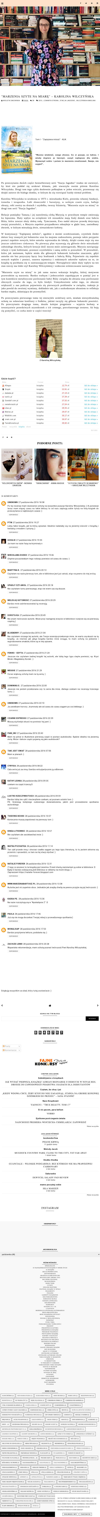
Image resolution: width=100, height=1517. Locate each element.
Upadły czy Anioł (17, 585)
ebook (28, 427)
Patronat (50, 1320)
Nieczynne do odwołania (11, 1443)
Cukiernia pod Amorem (73, 1400)
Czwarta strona (51, 100)
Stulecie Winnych (8, 1477)
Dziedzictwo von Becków (11, 1414)
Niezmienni (58, 1443)
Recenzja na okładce (50, 1339)
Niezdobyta (45, 1443)
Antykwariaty (50, 1273)
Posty (7, 1046)
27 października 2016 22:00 (34, 686)
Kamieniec (91, 1419)
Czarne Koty (44, 1405)
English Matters (50, 1287)
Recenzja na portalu (50, 1341)
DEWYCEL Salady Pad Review (51, 1177)
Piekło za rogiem (83, 1448)
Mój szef (74, 1438)
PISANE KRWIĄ (50, 1141)
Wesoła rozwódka (8, 1491)
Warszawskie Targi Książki (50, 1365)
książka (22, 427)
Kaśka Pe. (13, 899)
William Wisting (26, 1491)
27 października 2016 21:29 (29, 670)
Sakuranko (50, 1174)
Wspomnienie (50, 1368)
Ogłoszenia (50, 1316)
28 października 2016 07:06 (38, 751)
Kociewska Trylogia (19, 1424)
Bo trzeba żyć (20, 1400)
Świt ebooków (50, 1382)
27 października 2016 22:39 (40, 718)
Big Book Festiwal (50, 1279)
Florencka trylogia (32, 1414)
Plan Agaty (44, 1453)
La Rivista (50, 1308)
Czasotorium (74, 1405)
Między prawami (37, 1438)
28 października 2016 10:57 (39, 831)
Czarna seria (30, 1405)
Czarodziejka (59, 1405)
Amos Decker (58, 1395)
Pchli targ (50, 1322)
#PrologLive (50, 1266)
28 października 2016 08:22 (30, 766)
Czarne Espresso (17, 718)
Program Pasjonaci (50, 1332)
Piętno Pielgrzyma (8, 1453)
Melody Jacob (51, 1149)
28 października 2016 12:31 (39, 864)
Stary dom (22, 1472)
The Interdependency (66, 1481)
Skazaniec (80, 1467)
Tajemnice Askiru (52, 1477)
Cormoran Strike (54, 1400)
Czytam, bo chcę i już (50, 1090)
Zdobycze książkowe (50, 1378)
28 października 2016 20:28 (36, 944)
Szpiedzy (23, 1477)
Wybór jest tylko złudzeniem (49, 1496)
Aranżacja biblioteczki (50, 1275)
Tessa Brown (48, 1481)
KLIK (64, 139)
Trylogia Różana (85, 1481)
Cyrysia (12, 766)
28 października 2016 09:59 (48, 796)
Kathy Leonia (15, 781)
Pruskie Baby (45, 1458)
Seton (69, 1467)
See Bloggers (50, 1349)
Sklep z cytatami (50, 1351)
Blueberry (13, 633)
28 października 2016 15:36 (32, 899)
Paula (11, 914)
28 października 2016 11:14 (40, 846)
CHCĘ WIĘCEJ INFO (70, 1514)
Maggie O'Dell (7, 1438)
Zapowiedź (50, 1376)
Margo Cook (21, 1438)
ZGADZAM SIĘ (85, 1514)
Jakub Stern (51, 1419)
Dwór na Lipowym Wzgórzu (81, 1410)
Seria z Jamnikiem (56, 1467)
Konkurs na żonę (67, 1424)
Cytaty (50, 1285)
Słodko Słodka (50, 1160)
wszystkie (13, 427)
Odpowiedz (13, 514)
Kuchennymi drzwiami (53, 1429)
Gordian (67, 1414)
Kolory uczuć (50, 1424)
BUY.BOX (94, 430)
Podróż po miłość (74, 1453)
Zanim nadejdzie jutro (45, 1501)
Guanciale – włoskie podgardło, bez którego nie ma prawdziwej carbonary (50, 1165)
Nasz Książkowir (51, 1101)
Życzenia (50, 1384)
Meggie (11, 670)
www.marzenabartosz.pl (22, 884)
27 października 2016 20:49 (33, 615)
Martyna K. (14, 570)
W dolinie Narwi (59, 1486)
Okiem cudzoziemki (8, 1448)
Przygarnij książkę (50, 1333)
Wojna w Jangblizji (60, 1491)
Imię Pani (5, 1419)
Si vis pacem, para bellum (50, 1110)
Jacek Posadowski (19, 1419)
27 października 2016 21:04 (33, 633)
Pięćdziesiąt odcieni (28, 1453)
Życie (35, 1505)
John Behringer (77, 1419)
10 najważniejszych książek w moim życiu (50, 1268)
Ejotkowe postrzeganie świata (50, 1118)
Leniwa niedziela (46, 1434)
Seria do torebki (38, 1467)
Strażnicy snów (79, 1472)
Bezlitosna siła (86, 1395)
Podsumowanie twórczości (50, 1324)
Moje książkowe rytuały (50, 1314)
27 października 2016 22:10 (31, 703)
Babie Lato (72, 1395)
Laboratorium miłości (74, 1429)
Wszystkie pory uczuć (25, 1496)
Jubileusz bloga (50, 1299)
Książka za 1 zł (50, 1306)
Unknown (13, 502)
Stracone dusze (62, 1472)
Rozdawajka (50, 1345)
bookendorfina (50, 1138)
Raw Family (73, 1458)
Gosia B (11, 540)
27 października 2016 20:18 (40, 585)
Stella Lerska (46, 1472)
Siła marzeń (50, 1188)
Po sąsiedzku (58, 1453)
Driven (64, 1410)
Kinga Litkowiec (16, 831)
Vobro (51, 1113)
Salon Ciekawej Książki (50, 1347)
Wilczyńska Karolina (85, 100)
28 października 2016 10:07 (38, 816)
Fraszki (50, 1293)
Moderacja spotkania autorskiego (50, 1310)
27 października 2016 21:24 (37, 653)
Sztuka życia (36, 1477)
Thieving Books (16, 816)
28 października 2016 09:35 (35, 781)
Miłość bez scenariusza (56, 1438)
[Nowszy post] (2, 1005)
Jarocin (64, 1419)
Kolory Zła (36, 1424)
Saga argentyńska (77, 1462)
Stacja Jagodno (68, 100)
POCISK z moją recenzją (50, 1318)
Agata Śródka (7, 1395)
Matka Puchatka (17, 846)
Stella (33, 1472)
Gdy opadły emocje (52, 1414)
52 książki (50, 1269)
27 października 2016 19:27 (26, 522)
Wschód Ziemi (7, 1496)
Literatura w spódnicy (84, 1434)
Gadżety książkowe (50, 1295)
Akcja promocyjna (50, 1271)
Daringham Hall (36, 1410)
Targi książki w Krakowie (50, 1357)
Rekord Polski (50, 1343)
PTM (10, 522)
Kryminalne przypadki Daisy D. (13, 1429)
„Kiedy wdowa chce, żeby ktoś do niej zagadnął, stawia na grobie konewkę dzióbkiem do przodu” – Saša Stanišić (50, 1094)
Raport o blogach (50, 1335)
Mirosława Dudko (17, 555)
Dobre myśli (51, 1410)
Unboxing (50, 1359)
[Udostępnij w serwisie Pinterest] (12, 437)
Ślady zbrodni (7, 1505)
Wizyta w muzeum (50, 1366)
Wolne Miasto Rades (79, 1491)
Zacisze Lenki (15, 944)
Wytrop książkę (50, 1370)
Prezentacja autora (50, 1328)
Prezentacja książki (50, 1330)
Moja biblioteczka (50, 1312)
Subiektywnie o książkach (50, 1078)
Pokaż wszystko (93, 1126)
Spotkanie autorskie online (50, 1355)
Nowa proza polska (74, 1443)
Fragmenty (50, 1291)
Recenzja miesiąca (50, 1337)
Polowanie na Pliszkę (9, 1458)
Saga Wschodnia (59, 1462)
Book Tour (50, 1283)
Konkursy (50, 1304)
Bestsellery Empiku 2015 (50, 1277)
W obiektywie (50, 1361)
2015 (41, 100)
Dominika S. (14, 686)
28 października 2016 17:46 (28, 914)
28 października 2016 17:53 (33, 929)
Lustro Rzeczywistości (21, 796)
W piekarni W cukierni (50, 1363)
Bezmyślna (6, 1400)
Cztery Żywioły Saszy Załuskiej (13, 1410)
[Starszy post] (98, 1005)
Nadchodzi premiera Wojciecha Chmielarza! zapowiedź (50, 1122)
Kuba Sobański (34, 1429)
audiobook (50, 1380)
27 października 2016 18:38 (31, 502)
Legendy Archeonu (28, 1434)
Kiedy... (4, 1424)
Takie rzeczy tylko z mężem (74, 1477)
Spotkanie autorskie (50, 1353)
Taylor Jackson (33, 1481)
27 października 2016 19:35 (29, 540)
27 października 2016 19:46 (41, 555)
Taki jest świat (16, 751)
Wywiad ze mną (50, 1372)
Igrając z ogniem (81, 1414)
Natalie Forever (16, 864)
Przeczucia (60, 1458)
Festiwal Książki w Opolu (50, 1289)
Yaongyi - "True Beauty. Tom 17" (51, 1104)
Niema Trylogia (30, 1443)
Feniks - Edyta (15, 653)
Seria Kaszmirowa (8, 1467)
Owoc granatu (26, 1448)
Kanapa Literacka (50, 1300)
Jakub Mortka (37, 1419)
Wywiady (50, 1374)
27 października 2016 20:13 (33, 570)
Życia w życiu (22, 1505)
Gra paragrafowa (50, 1297)
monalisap (13, 929)
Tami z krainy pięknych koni (12, 1481)
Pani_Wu (12, 733)
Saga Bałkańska (28, 1462)
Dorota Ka (13, 615)
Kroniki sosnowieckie (86, 1424)
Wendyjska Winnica (78, 1486)
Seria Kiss (23, 1467)
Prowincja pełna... (29, 1458)
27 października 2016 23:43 (30, 733)
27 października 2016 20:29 (43, 600)
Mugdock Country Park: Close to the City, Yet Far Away (51, 1152)
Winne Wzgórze (42, 1491)
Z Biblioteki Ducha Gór (23, 1501)
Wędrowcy (6, 1501)
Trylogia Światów (8, 1486)
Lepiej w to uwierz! (64, 1434)
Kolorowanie (50, 1302)
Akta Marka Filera (23, 1395)
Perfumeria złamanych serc (61, 1448)
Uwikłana (45, 1486)
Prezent (50, 1326)
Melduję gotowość (18, 600)
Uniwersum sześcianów (28, 1486)
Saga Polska (44, 1462)
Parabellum (41, 1448)
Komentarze (10, 1050)
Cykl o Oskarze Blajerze (11, 1405)
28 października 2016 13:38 (49, 884)
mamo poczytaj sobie (50, 1185)
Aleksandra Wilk (42, 1395)
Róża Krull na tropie (9, 1462)
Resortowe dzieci (88, 1458)
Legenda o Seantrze (9, 1434)
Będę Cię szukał (36, 1400)
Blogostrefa (50, 1281)
